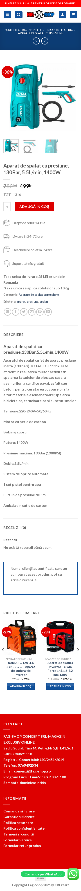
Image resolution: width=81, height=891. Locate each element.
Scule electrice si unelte (23, 30)
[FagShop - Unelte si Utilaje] (40, 14)
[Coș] (73, 15)
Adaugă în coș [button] (20, 686)
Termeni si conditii (18, 834)
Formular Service (17, 840)
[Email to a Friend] (32, 312)
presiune (32, 301)
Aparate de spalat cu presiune (40, 33)
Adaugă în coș (34, 206)
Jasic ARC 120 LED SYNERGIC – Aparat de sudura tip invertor (21, 669)
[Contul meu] (62, 15)
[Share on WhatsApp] (7, 312)
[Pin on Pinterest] (40, 312)
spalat (44, 301)
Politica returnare (18, 822)
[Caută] (18, 15)
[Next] (70, 97)
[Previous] (11, 97)
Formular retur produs (22, 845)
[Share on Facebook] (15, 312)
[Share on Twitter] (23, 312)
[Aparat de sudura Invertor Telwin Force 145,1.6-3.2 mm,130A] (60, 637)
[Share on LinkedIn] (48, 312)
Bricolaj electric (59, 30)
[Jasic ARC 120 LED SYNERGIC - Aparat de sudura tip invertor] (20, 637)
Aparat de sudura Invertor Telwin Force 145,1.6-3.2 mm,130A (60, 669)
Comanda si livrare (19, 811)
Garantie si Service (19, 816)
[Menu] (7, 15)
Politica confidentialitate (24, 828)
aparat (20, 301)
